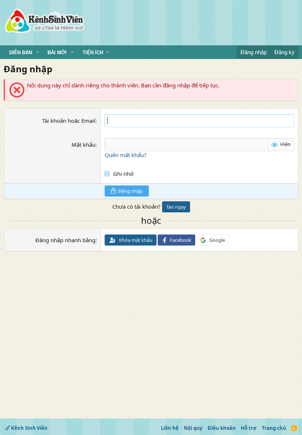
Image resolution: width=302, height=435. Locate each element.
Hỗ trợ (248, 428)
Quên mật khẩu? (126, 155)
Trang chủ (274, 428)
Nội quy (193, 428)
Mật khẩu (83, 144)
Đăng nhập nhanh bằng (65, 240)
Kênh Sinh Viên (29, 428)
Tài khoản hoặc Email (68, 120)
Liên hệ (170, 428)
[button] (37, 52)
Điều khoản (222, 428)
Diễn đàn (20, 52)
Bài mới (57, 52)
